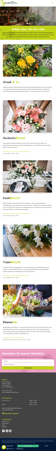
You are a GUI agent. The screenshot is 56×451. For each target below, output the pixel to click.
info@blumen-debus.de (12, 392)
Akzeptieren (28, 446)
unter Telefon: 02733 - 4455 (11, 153)
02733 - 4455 (8, 390)
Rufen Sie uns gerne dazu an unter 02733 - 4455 (17, 339)
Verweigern (9, 446)
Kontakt (4, 427)
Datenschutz (5, 421)
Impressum (5, 423)
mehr (46, 446)
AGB (3, 425)
